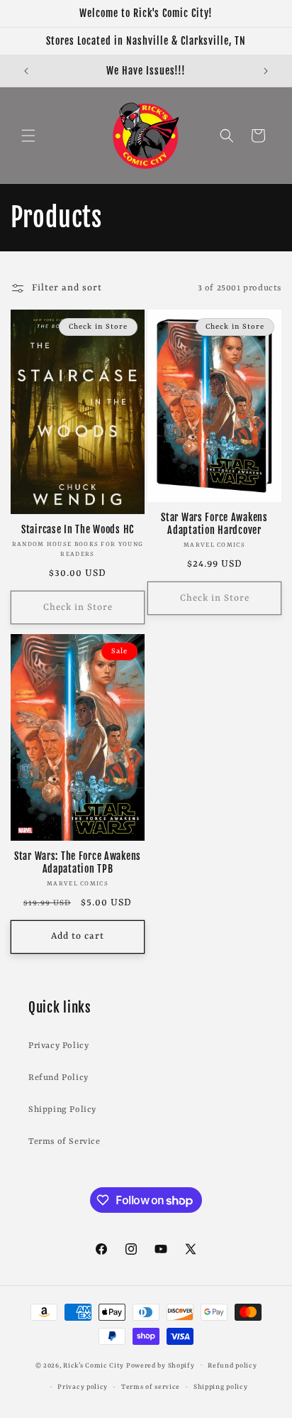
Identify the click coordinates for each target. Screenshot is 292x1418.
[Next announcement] (265, 71)
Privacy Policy (58, 1046)
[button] (28, 135)
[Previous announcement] (26, 71)
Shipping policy (220, 1387)
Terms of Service (64, 1142)
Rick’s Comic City (93, 1365)
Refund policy (232, 1366)
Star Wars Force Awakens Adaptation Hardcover (214, 524)
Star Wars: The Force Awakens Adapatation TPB (77, 863)
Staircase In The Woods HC (77, 529)
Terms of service (150, 1387)
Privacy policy (82, 1387)
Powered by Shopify (160, 1365)
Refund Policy (58, 1078)
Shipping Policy (62, 1110)
